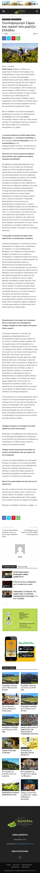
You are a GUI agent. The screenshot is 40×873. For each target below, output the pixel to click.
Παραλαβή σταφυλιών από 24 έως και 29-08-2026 (28, 688)
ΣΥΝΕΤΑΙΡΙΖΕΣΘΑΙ (7, 683)
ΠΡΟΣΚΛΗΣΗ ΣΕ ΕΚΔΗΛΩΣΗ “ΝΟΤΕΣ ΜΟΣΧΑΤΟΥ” (27, 753)
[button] (3, 11)
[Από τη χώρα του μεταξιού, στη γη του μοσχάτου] (10, 764)
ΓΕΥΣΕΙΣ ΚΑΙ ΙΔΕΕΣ (7, 704)
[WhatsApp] (18, 38)
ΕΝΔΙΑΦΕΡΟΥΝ (12, 16)
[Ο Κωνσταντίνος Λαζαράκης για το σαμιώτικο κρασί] (7, 584)
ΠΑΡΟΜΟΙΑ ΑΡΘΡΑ (9, 567)
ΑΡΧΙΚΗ (9, 865)
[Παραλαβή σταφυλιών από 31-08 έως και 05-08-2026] (10, 678)
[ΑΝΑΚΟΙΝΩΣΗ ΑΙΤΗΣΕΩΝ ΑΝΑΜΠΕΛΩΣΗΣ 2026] (10, 785)
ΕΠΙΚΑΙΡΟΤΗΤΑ (15, 867)
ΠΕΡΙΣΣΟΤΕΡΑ (22, 567)
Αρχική (4, 16)
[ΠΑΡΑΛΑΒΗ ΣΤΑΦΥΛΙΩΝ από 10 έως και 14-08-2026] (10, 720)
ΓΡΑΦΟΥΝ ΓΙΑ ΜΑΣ (23, 16)
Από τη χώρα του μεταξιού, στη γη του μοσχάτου (9, 774)
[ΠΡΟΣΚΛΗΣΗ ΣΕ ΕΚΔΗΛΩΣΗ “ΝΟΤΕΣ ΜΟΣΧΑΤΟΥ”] (29, 743)
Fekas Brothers (31, 870)
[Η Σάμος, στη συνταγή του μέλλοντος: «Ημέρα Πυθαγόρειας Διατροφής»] (29, 785)
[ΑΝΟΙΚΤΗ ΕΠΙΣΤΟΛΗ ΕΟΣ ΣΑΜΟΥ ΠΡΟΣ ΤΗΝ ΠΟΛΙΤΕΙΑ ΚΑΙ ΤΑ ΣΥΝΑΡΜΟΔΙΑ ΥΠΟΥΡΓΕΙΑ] (29, 720)
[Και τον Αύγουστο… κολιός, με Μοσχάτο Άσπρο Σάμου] (10, 699)
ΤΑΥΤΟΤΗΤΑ (16, 865)
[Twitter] (9, 38)
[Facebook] (4, 38)
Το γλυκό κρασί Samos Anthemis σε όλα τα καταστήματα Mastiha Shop (10, 533)
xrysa (6, 33)
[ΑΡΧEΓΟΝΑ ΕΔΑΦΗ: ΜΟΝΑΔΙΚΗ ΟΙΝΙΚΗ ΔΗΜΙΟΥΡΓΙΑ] (7, 574)
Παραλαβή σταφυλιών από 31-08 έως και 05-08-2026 (9, 688)
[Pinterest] (13, 38)
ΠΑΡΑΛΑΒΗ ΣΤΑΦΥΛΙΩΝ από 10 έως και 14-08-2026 (10, 730)
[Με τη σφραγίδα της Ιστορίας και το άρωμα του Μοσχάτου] (29, 764)
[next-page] (6, 603)
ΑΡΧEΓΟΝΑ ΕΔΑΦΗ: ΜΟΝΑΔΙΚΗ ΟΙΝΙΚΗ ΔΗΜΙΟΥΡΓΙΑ (21, 574)
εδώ (35, 505)
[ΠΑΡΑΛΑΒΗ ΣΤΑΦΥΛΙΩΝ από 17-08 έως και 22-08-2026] (29, 699)
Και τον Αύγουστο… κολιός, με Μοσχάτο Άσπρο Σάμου (9, 709)
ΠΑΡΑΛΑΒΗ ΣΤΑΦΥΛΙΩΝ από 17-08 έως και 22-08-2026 (29, 709)
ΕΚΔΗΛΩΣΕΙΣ (24, 790)
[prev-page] (3, 603)
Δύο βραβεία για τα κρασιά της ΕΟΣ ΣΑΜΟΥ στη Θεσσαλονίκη (30, 532)
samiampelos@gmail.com (24, 844)
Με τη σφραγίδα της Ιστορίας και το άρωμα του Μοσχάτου (28, 774)
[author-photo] (20, 554)
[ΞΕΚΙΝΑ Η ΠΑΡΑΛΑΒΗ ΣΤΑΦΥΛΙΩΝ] (10, 743)
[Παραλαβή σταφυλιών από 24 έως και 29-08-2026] (29, 678)
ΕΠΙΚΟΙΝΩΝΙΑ (25, 867)
